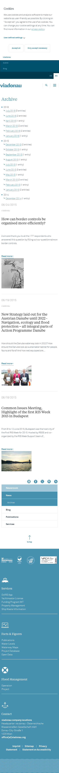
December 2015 (13, 145)
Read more (6, 256)
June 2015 (11, 170)
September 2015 (14, 155)
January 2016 (12, 136)
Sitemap (29, 746)
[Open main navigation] (54, 85)
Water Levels (8, 644)
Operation (7, 685)
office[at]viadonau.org (14, 737)
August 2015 (12, 160)
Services (10, 524)
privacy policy (37, 29)
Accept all (16, 48)
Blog (5, 69)
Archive (11, 503)
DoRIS (5, 63)
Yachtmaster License (12, 598)
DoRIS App (7, 595)
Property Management (13, 605)
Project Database (11, 651)
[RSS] (56, 482)
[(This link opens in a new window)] (29, 482)
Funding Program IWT (13, 602)
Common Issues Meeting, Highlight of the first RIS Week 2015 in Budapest (25, 412)
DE (51, 76)
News (8, 495)
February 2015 (13, 185)
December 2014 (13, 198)
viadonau (7, 57)
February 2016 (13, 131)
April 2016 (11, 121)
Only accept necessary (37, 48)
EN (56, 76)
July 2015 (10, 165)
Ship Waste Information (14, 609)
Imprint (16, 746)
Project (5, 689)
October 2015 (12, 150)
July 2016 (10, 111)
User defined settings (13, 38)
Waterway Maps (10, 647)
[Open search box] (46, 85)
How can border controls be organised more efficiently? (23, 221)
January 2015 (12, 190)
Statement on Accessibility (36, 750)
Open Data (7, 654)
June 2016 (11, 116)
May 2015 (10, 175)
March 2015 (12, 180)
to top (29, 542)
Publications (12, 517)
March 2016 (12, 126)
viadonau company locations (17, 720)
